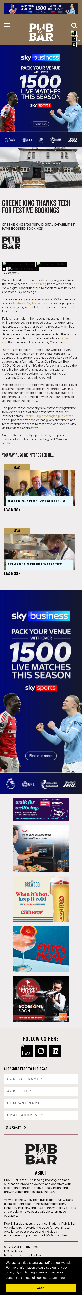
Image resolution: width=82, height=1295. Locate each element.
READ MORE (11, 510)
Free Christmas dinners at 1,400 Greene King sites (36, 501)
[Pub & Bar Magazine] (40, 32)
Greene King (37, 284)
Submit (13, 1127)
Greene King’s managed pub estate (48, 416)
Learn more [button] (57, 1277)
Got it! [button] (41, 1287)
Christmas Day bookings (28, 303)
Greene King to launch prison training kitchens (35, 564)
